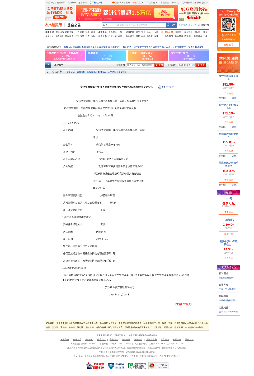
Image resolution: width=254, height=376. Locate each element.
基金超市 (169, 36)
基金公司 (192, 25)
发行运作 (81, 72)
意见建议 (165, 339)
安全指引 (114, 339)
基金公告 (74, 25)
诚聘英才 (189, 339)
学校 (149, 32)
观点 (143, 32)
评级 (93, 32)
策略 (138, 36)
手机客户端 (97, 2)
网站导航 (201, 2)
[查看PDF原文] (183, 304)
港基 (87, 32)
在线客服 (177, 339)
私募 (93, 36)
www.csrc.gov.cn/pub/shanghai (140, 352)
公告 (87, 36)
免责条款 (126, 339)
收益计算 (113, 36)
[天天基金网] (55, 25)
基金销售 (122, 72)
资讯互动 (130, 32)
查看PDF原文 (168, 87)
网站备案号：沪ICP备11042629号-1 (164, 356)
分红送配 (91, 72)
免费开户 (72, 2)
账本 (120, 36)
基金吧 (150, 36)
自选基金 (165, 2)
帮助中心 (175, 2)
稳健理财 (188, 32)
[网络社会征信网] (116, 365)
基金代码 (183, 25)
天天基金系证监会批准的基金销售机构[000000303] (101, 348)
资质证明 (77, 339)
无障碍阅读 (187, 2)
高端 (205, 32)
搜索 (171, 25)
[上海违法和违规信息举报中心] (137, 365)
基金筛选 (102, 36)
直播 (156, 36)
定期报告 (102, 72)
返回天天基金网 (122, 2)
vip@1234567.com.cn (120, 343)
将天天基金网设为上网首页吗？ (110, 335)
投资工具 (102, 32)
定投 (82, 32)
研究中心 (89, 339)
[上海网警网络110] (95, 365)
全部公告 (71, 72)
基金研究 (130, 36)
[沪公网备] (158, 365)
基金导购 (179, 36)
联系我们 (101, 339)
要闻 (138, 32)
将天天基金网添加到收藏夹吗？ (143, 335)
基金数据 (49, 32)
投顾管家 (69, 32)
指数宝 (197, 32)
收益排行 (188, 36)
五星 (205, 36)
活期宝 (178, 32)
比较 (120, 32)
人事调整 (112, 72)
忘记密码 (82, 2)
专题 (156, 32)
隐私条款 (138, 339)
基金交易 (136, 2)
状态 (77, 36)
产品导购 (151, 2)
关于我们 (64, 339)
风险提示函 (151, 339)
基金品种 (60, 36)
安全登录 (61, 2)
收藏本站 (50, 2)
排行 (77, 32)
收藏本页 (203, 25)
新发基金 (69, 36)
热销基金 (198, 36)
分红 (82, 36)
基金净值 (60, 32)
